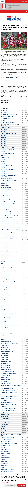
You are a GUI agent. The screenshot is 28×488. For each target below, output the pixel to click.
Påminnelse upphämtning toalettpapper (9, 404)
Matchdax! (3, 447)
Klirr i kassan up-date (5, 291)
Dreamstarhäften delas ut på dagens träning (10, 325)
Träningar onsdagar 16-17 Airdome (8, 211)
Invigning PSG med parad (6, 365)
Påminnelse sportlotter (5, 297)
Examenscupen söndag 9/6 (6, 165)
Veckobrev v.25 (4, 259)
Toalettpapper (3, 137)
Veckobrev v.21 (4, 273)
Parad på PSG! (3, 155)
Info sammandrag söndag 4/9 (7, 329)
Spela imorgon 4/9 (4, 327)
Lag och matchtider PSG (6, 367)
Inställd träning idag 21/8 (6, 341)
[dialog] (14, 480)
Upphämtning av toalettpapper (7, 406)
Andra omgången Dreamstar (6, 422)
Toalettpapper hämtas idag (6, 402)
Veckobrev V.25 (4, 159)
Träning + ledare (4, 461)
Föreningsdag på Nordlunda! (6, 178)
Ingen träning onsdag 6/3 (6, 213)
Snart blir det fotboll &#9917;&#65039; (8, 410)
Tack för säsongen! (5, 219)
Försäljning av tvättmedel (6, 445)
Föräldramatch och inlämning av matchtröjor (10, 221)
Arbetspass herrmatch (5, 345)
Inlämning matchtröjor (5, 309)
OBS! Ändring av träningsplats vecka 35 (9, 232)
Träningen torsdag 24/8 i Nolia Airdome (9, 234)
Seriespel (2, 394)
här (14, 70)
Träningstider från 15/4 (5, 207)
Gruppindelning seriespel (6, 187)
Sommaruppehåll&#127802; (6, 439)
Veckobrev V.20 (4, 283)
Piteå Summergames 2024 (6, 157)
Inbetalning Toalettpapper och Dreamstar (9, 392)
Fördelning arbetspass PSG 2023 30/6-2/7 (9, 271)
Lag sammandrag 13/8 (5, 347)
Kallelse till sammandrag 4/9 (6, 333)
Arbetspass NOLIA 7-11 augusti (7, 147)
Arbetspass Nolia (4, 357)
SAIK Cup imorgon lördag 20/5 (7, 275)
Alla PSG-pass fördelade (6, 383)
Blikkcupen (3, 241)
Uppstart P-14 (3, 455)
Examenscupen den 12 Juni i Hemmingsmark (10, 396)
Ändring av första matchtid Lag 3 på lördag (9, 281)
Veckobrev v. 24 (4, 163)
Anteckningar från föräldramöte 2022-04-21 (9, 408)
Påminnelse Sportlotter (5, 277)
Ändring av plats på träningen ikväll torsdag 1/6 (10, 267)
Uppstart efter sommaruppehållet (7, 437)
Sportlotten (3, 197)
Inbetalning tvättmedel (5, 307)
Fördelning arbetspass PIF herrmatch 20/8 (9, 343)
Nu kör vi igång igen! (5, 355)
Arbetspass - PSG (4, 253)
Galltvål (2, 432)
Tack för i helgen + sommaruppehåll (8, 153)
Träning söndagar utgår (5, 335)
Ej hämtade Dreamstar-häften (7, 323)
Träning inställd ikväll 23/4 (6, 199)
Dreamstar (3, 331)
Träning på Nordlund (5, 377)
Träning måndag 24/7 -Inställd (7, 245)
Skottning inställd (4, 299)
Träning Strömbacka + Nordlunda (7, 469)
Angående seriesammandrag (7, 388)
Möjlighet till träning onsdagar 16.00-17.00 (9, 215)
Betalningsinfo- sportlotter (6, 285)
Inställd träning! (4, 287)
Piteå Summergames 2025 (6, 127)
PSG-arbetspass (4, 110)
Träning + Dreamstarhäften (6, 453)
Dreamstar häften (4, 400)
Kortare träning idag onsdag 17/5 (7, 279)
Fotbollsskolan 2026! (5, 112)
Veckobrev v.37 (4, 131)
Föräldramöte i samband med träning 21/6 (9, 443)
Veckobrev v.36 (4, 135)
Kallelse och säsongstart (6, 457)
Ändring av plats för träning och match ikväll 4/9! (11, 227)
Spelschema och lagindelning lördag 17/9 (9, 313)
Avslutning (3, 426)
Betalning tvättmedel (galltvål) (7, 315)
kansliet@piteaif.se (14, 77)
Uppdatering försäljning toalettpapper (8, 133)
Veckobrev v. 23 (4, 167)
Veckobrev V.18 (4, 193)
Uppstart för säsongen (5, 295)
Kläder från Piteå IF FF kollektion (7, 471)
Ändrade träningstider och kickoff (8, 201)
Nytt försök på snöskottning (6, 205)
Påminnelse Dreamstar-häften (7, 398)
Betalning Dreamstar (5, 311)
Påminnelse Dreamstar (5, 414)
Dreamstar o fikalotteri (5, 418)
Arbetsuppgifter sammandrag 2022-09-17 (9, 321)
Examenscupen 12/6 (5, 381)
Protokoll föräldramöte (5, 441)
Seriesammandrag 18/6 (5, 375)
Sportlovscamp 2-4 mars (6, 118)
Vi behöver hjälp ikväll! (5, 353)
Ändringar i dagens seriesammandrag (8, 373)
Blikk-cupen (3, 339)
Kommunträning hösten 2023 (6, 217)
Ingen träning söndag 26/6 (6, 369)
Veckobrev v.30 (4, 151)
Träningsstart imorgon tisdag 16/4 (8, 203)
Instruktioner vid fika (5, 185)
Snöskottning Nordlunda (6, 209)
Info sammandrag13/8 (5, 349)
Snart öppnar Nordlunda (6, 451)
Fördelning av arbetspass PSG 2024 (8, 169)
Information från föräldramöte (7, 116)
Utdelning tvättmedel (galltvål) (7, 317)
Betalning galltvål (4, 416)
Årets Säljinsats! (4, 412)
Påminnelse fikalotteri (5, 257)
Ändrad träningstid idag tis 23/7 (7, 149)
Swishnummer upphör (5, 247)
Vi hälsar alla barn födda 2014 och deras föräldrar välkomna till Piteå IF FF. (14, 27)
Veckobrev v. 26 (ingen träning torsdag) (9, 251)
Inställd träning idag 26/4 (6, 195)
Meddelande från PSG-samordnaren (8, 371)
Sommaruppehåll (4, 249)
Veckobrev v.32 (4, 145)
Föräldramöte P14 (4, 305)
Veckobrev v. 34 (4, 141)
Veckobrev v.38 (4, 129)
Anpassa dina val (5, 482)
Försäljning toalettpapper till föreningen (9, 236)
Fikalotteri (3, 120)
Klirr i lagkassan (4, 293)
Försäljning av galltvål (5, 337)
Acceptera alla (21, 485)
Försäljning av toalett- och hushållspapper (9, 114)
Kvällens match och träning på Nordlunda (9, 223)
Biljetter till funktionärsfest (6, 361)
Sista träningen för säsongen (7, 319)
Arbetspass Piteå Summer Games (8, 390)
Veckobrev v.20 (4, 183)
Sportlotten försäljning (5, 301)
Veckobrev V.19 (4, 191)
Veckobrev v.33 (4, 143)
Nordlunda (3, 467)
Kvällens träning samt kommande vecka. (9, 225)
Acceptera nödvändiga (11, 485)
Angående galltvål (4, 424)
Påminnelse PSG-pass (5, 379)
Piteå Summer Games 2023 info (7, 255)
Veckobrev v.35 (4, 139)
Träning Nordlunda (4, 449)
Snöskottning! (3, 303)
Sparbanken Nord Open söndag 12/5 (8, 189)
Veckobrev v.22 (4, 171)
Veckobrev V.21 (4, 173)
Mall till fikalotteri (4, 430)
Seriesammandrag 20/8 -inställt (7, 351)
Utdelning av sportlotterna (6, 289)
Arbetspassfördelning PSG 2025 (7, 122)
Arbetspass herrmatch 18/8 (6, 243)
